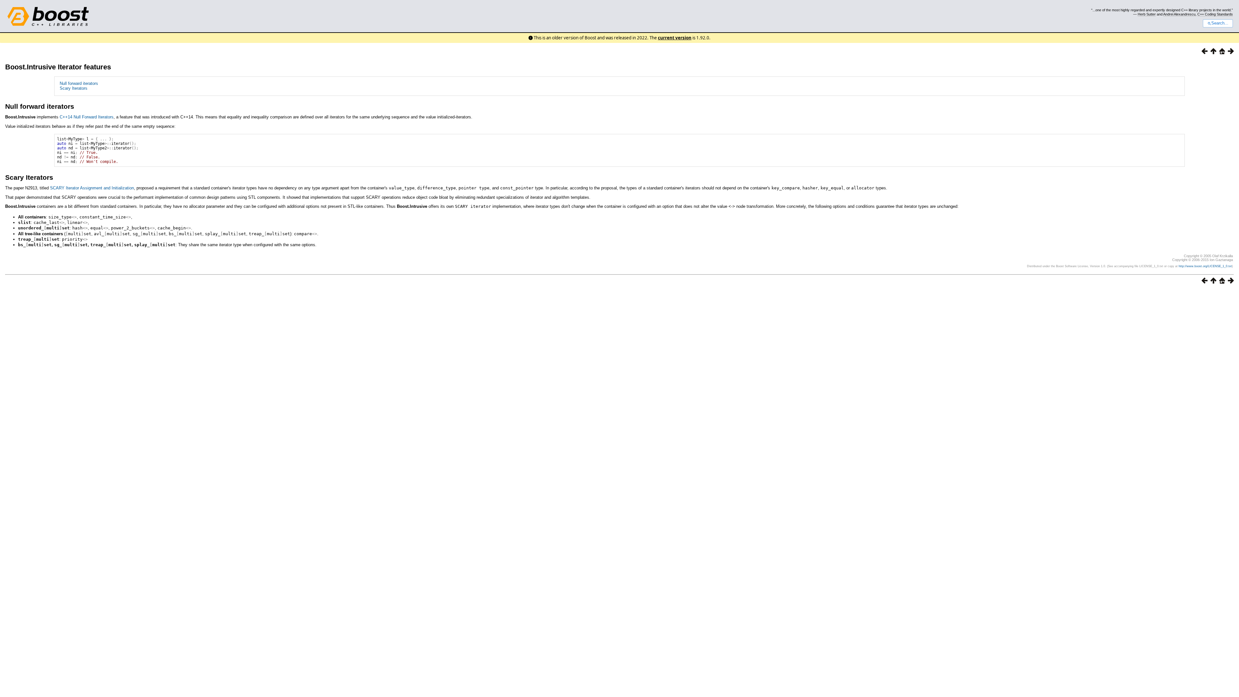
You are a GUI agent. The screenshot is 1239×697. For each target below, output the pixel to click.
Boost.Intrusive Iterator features (58, 67)
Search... (1219, 23)
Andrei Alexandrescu (1179, 14)
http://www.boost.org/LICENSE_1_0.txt (1205, 266)
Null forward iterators (79, 83)
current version (674, 38)
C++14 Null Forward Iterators (87, 117)
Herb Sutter (1147, 14)
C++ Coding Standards (1215, 14)
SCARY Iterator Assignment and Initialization (92, 188)
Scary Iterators (73, 88)
